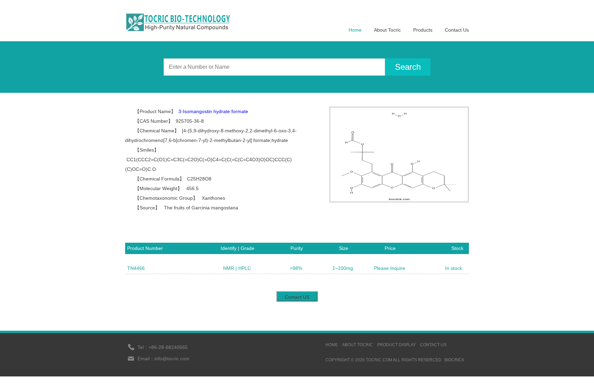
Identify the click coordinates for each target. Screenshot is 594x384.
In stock (453, 268)
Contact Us (457, 30)
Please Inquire (389, 268)
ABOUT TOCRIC (357, 344)
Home (355, 30)
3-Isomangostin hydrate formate (213, 111)
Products (422, 30)
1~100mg (342, 268)
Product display (396, 344)
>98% (296, 268)
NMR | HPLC (237, 268)
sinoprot (458, 344)
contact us (433, 344)
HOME (332, 344)
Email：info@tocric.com (163, 358)
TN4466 (136, 268)
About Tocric (387, 30)
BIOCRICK (454, 360)
